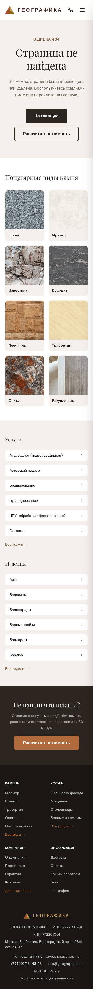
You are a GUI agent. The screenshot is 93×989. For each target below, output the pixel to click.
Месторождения (19, 826)
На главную (46, 116)
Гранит (11, 801)
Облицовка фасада (67, 792)
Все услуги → (16, 544)
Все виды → (15, 834)
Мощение (59, 801)
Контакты (13, 882)
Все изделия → (18, 668)
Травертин (14, 809)
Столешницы (62, 809)
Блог (54, 882)
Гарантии (13, 874)
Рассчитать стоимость (46, 133)
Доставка (58, 857)
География (60, 890)
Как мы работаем (65, 874)
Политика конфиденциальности (46, 978)
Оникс (10, 817)
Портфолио (15, 865)
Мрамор (12, 792)
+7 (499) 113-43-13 (26, 963)
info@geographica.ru (65, 963)
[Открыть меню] (82, 10)
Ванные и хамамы (66, 817)
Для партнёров (17, 890)
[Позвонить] (70, 10)
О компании (15, 857)
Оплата (57, 865)
